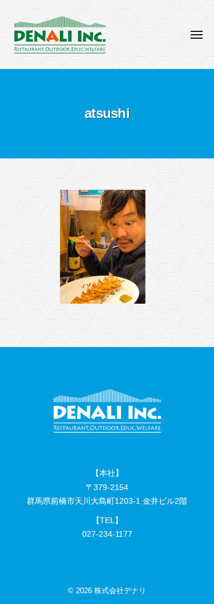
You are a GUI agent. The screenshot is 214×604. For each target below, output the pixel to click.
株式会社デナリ (120, 590)
